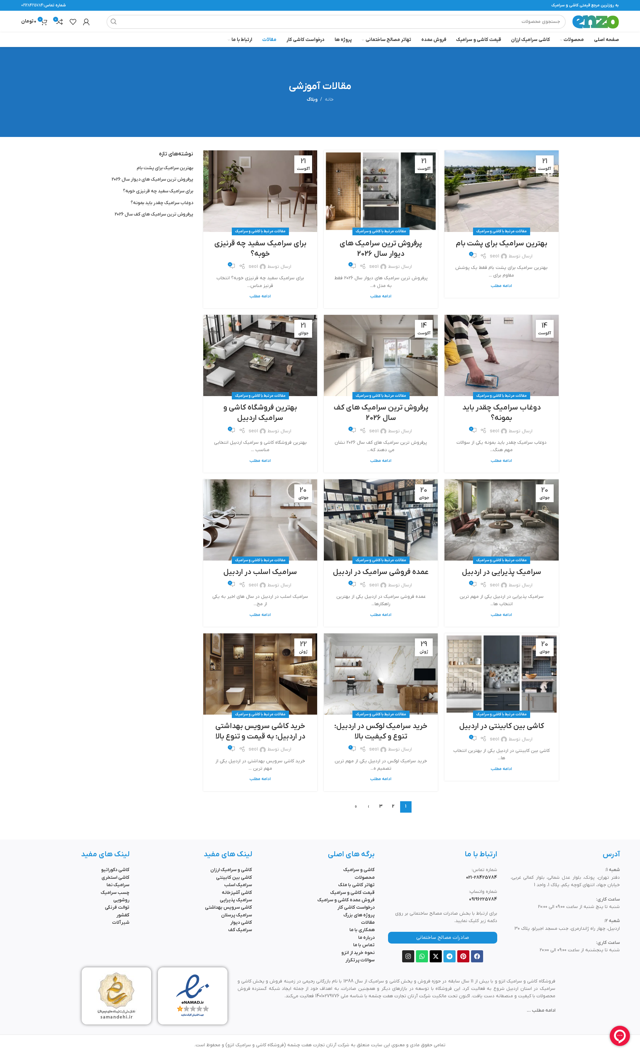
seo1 (494, 256)
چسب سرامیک (115, 893)
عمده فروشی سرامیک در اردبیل (381, 572)
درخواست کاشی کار (356, 907)
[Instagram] (408, 956)
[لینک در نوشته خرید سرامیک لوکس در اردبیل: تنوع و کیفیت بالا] (381, 674)
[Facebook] (477, 956)
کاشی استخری (115, 877)
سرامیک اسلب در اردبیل (260, 572)
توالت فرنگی (117, 907)
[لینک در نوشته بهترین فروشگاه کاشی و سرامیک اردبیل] (260, 355)
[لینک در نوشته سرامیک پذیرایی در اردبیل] (501, 520)
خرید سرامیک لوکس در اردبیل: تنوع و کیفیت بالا (380, 731)
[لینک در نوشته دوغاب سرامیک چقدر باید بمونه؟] (501, 355)
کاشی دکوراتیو (115, 870)
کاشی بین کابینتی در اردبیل (501, 726)
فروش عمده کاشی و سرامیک (346, 900)
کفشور (122, 915)
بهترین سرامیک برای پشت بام (501, 243)
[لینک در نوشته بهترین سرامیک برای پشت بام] (501, 191)
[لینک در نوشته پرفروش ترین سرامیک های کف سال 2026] (381, 355)
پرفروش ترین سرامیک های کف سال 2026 (381, 413)
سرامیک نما (117, 885)
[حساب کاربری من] (86, 22)
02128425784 (32, 5)
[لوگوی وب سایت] (595, 21)
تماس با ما (364, 945)
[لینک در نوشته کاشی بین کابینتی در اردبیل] (501, 674)
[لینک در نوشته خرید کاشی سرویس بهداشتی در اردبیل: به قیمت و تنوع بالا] (260, 674)
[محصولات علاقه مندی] (73, 22)
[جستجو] (113, 22)
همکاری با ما (362, 930)
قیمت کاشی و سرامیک (352, 893)
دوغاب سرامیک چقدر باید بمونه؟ (501, 413)
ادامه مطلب (501, 286)
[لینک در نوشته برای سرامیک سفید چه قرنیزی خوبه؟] (260, 191)
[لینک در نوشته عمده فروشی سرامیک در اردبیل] (381, 520)
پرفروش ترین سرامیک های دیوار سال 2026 (381, 249)
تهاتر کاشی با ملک (356, 885)
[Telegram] (449, 956)
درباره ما (366, 937)
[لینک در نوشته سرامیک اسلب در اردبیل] (260, 520)
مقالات (368, 922)
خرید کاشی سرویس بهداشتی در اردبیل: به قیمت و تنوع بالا (260, 731)
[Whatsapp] (422, 956)
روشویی (121, 900)
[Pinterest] (463, 956)
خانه (329, 99)
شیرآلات (120, 922)
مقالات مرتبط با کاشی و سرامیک (501, 231)
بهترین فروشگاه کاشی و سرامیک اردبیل (260, 413)
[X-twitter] (436, 956)
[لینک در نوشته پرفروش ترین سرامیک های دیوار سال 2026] (381, 191)
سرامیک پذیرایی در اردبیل (501, 572)
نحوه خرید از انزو (358, 953)
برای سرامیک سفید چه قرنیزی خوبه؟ (260, 249)
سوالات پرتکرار (360, 960)
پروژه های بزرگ (359, 915)
